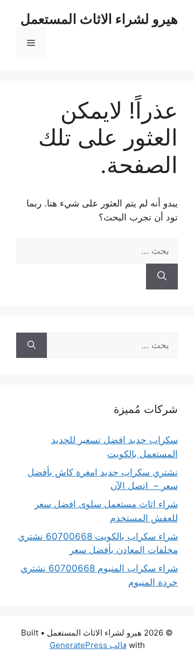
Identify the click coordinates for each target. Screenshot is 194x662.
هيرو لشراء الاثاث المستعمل (99, 19)
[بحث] (162, 276)
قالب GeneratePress (88, 645)
